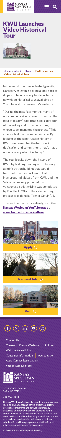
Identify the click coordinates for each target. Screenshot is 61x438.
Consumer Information (19, 355)
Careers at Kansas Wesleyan (23, 345)
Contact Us (12, 340)
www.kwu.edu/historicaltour (23, 212)
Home (7, 71)
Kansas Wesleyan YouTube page (25, 207)
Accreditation (46, 355)
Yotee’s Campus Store (19, 365)
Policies (49, 345)
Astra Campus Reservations (22, 360)
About (17, 71)
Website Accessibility (18, 350)
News (28, 71)
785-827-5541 (11, 396)
